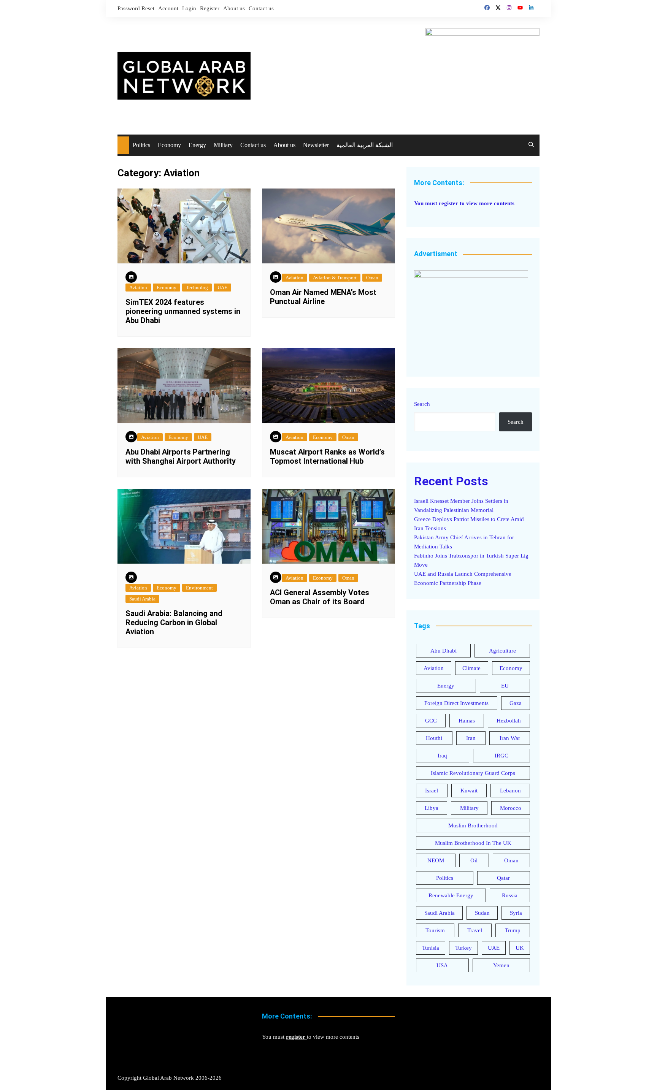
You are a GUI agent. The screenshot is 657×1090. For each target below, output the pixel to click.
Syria (516, 913)
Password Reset (135, 8)
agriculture (502, 651)
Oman (372, 277)
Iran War (510, 738)
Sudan (482, 913)
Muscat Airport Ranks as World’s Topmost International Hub (327, 456)
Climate (471, 668)
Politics (141, 145)
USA (442, 965)
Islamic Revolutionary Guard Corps (473, 773)
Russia (509, 895)
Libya (431, 808)
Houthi (434, 738)
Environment (199, 588)
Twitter (498, 7)
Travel (474, 930)
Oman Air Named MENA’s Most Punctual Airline (323, 297)
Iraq (442, 756)
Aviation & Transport (335, 277)
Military (223, 145)
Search (422, 404)
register (448, 203)
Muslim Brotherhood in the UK (473, 843)
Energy (197, 145)
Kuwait (469, 790)
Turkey (463, 948)
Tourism (435, 930)
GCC (431, 721)
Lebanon (510, 790)
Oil (474, 860)
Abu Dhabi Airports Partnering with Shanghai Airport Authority (180, 456)
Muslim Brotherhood (473, 825)
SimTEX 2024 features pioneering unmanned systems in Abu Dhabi (182, 311)
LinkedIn (531, 7)
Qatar (503, 878)
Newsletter (316, 145)
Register (209, 8)
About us (234, 8)
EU (505, 686)
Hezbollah (509, 721)
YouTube (520, 7)
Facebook (487, 7)
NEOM (435, 860)
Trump (513, 930)
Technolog (197, 287)
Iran (471, 738)
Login (189, 8)
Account (168, 8)
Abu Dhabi (443, 651)
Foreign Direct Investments (456, 703)
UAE (222, 287)
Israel (431, 790)
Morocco (510, 808)
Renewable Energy (450, 895)
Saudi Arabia (142, 599)
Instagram (509, 7)
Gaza (515, 703)
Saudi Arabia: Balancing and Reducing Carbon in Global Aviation (173, 622)
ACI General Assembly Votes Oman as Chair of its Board (319, 597)
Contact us (261, 8)
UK (520, 948)
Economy (169, 145)
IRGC (501, 756)
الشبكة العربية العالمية (364, 145)
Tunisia (430, 948)
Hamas (467, 721)
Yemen (501, 965)
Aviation (138, 287)
